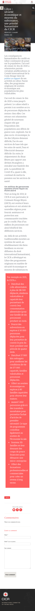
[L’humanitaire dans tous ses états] (17, 2)
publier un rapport (12, 78)
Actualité (15, 32)
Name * (6, 535)
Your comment (7, 548)
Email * (9, 541)
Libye (7, 497)
